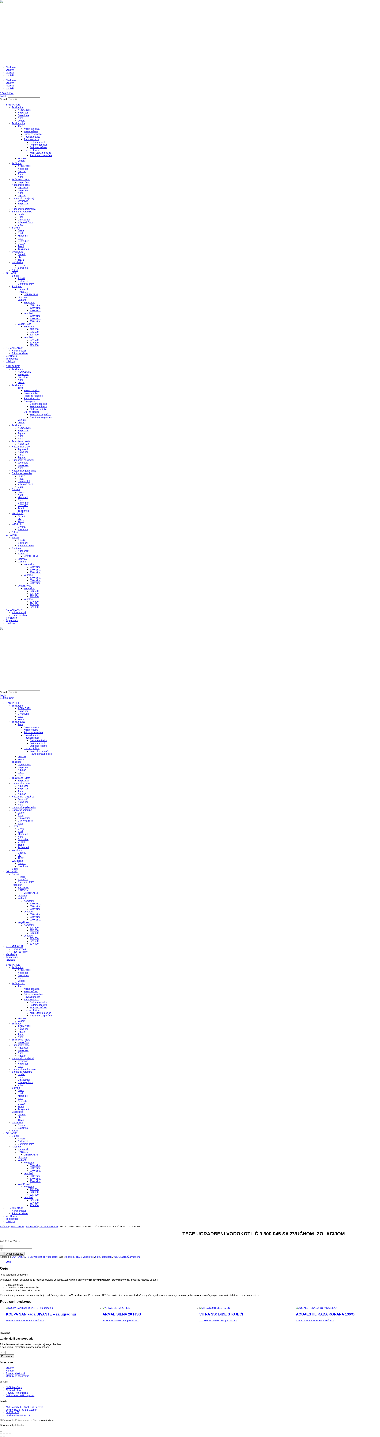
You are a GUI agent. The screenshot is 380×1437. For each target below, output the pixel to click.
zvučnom (135, 1257)
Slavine (16, 227)
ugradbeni (107, 1257)
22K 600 (34, 332)
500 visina (35, 305)
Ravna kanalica (32, 136)
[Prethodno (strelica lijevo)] (1, 1436)
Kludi (20, 233)
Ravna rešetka (31, 139)
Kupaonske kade (21, 185)
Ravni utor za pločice (41, 155)
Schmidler (23, 241)
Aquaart (22, 171)
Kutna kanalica (31, 128)
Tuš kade (17, 163)
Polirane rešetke (38, 145)
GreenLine (23, 115)
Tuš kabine (17, 107)
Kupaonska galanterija (24, 209)
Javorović (23, 201)
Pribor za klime (20, 353)
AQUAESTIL (24, 110)
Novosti (10, 72)
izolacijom (69, 1257)
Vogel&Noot (24, 324)
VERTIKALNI (31, 294)
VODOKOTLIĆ (121, 1257)
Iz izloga (10, 361)
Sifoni (15, 270)
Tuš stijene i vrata (21, 179)
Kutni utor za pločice (40, 153)
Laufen (21, 214)
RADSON (23, 292)
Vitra (20, 225)
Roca (20, 217)
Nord (20, 118)
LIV (19, 257)
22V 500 (34, 340)
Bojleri (15, 276)
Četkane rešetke (38, 142)
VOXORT (23, 243)
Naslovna (11, 67)
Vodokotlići (17, 251)
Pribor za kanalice (33, 134)
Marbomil (23, 235)
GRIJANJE (12, 273)
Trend (21, 246)
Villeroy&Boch (25, 222)
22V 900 (34, 345)
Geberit (22, 254)
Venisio (22, 158)
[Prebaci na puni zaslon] (4, 1433)
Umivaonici (24, 219)
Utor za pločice (31, 150)
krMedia (19, 1425)
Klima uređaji (19, 350)
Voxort (21, 120)
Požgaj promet (22, 1420)
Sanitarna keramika (22, 211)
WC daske (17, 262)
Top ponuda (12, 358)
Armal (21, 174)
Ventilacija (11, 356)
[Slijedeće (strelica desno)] (4, 1436)
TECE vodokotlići (48, 1226)
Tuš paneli (23, 249)
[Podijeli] (7, 1433)
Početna (4, 1226)
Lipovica (22, 297)
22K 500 (34, 329)
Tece (20, 126)
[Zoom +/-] (1, 1433)
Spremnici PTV (26, 284)
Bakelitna (23, 268)
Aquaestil (23, 187)
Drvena (22, 265)
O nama (10, 70)
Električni (23, 281)
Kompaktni (29, 302)
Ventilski (28, 313)
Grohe (21, 230)
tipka (97, 1257)
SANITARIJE (13, 104)
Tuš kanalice (18, 123)
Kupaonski (23, 289)
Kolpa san (23, 112)
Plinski (21, 278)
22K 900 (34, 334)
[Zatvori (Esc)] (10, 1433)
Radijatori (17, 286)
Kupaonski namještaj (23, 198)
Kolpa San (23, 182)
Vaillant (22, 300)
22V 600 (34, 342)
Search (4, 99)
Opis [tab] (8, 1262)
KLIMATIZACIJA (14, 348)
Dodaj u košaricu (14, 1253)
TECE (21, 259)
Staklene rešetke (38, 147)
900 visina (35, 310)
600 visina (35, 308)
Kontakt (10, 75)
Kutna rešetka (31, 131)
